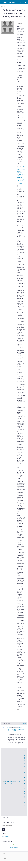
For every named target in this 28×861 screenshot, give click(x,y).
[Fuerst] (4, 728)
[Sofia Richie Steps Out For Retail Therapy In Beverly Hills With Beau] (13, 782)
